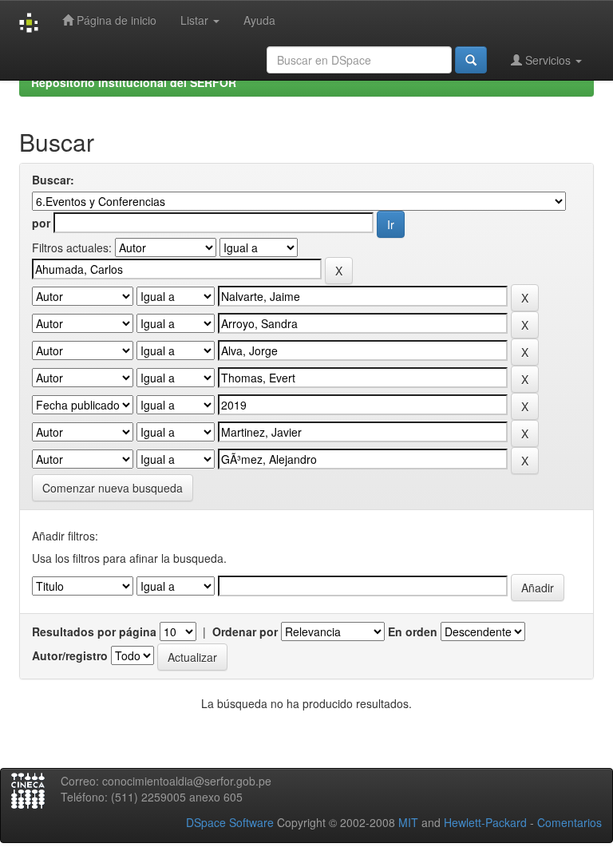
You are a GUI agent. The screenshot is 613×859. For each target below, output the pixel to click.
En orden (412, 631)
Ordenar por (245, 631)
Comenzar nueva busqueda (112, 488)
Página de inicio (114, 20)
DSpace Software (230, 822)
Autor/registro (70, 655)
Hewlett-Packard (485, 822)
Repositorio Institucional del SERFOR (133, 82)
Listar (196, 20)
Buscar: (53, 180)
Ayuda (259, 20)
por (41, 223)
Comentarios (569, 822)
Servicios (548, 60)
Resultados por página (94, 631)
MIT (408, 822)
